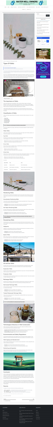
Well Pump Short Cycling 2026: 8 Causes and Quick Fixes (43, 28)
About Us (24, 9)
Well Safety (4, 417)
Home (37, 410)
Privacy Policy (38, 417)
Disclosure (37, 415)
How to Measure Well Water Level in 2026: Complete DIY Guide (43, 33)
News (3, 410)
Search (48, 15)
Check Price (47, 41)
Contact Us (29, 9)
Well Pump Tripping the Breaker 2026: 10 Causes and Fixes (43, 25)
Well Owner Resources (7, 395)
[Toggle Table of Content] (11, 98)
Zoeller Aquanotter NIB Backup (39, 41)
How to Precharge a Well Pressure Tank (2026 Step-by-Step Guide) (42, 30)
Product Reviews (5, 412)
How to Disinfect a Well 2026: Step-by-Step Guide (42, 22)
